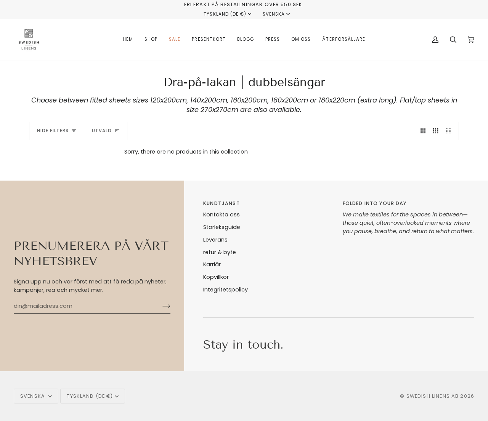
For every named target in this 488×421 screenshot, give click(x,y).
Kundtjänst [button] (221, 203)
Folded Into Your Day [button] (375, 203)
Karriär (212, 264)
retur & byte (219, 252)
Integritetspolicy (225, 289)
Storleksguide (221, 227)
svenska (274, 14)
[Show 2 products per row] (423, 131)
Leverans (215, 239)
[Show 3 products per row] (435, 131)
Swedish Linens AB (432, 396)
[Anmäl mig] (160, 306)
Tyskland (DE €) (225, 14)
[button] (151, 40)
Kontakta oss (221, 214)
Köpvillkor (216, 277)
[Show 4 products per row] (450, 131)
